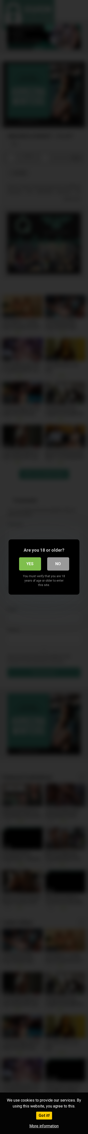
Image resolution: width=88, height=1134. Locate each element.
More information (44, 1126)
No (58, 563)
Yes (29, 563)
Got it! (44, 1115)
